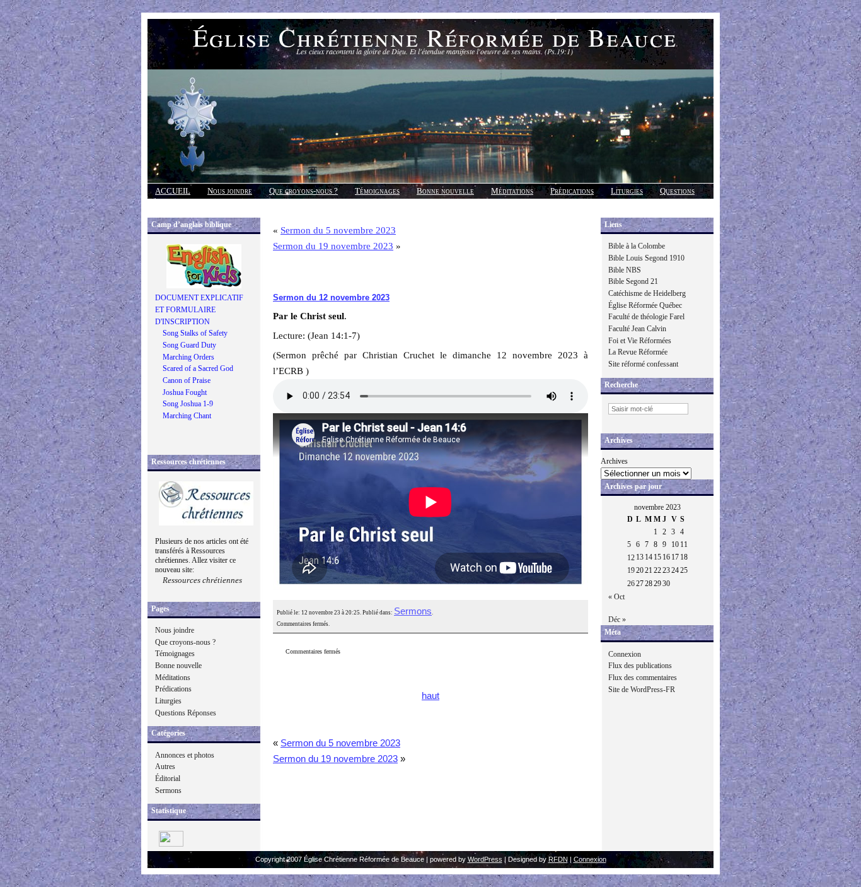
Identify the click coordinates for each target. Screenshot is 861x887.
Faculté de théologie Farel (646, 316)
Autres (165, 766)
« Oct (616, 596)
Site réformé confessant (643, 364)
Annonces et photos (184, 755)
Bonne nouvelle (445, 191)
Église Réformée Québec (645, 305)
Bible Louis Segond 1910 (646, 258)
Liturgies (627, 191)
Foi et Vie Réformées (639, 340)
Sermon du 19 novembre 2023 (333, 246)
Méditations (512, 191)
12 (631, 557)
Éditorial (167, 778)
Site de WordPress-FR (641, 689)
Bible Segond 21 (633, 281)
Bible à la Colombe (636, 246)
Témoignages (377, 191)
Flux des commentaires (642, 677)
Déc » (617, 619)
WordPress (485, 859)
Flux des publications (640, 665)
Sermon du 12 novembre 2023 (331, 297)
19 (631, 570)
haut (430, 696)
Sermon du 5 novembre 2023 (338, 230)
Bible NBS (624, 270)
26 (631, 583)
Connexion (624, 654)
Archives (614, 461)
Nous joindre (229, 191)
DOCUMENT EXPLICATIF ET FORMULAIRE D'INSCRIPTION (199, 309)
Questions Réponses (185, 712)
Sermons (168, 790)
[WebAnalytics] (171, 844)
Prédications (572, 191)
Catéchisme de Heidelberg (647, 293)
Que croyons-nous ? (303, 191)
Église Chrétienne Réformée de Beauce (435, 37)
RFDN (558, 859)
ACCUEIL (172, 191)
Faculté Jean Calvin (637, 328)
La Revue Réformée (637, 352)
